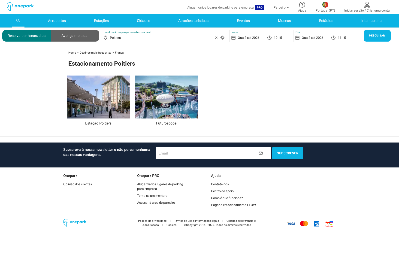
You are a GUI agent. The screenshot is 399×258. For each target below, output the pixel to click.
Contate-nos (220, 184)
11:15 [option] (342, 37)
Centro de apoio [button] (222, 191)
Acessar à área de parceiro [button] (156, 202)
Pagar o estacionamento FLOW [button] (233, 205)
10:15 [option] (278, 37)
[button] (152, 220)
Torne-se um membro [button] (152, 195)
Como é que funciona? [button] (227, 198)
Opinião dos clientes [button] (77, 184)
